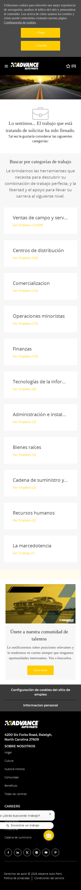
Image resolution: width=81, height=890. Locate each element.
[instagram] (36, 852)
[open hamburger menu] (6, 66)
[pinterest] (55, 852)
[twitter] (27, 852)
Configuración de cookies (20, 22)
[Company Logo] (25, 65)
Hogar (8, 752)
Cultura (9, 761)
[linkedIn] (17, 852)
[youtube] (46, 852)
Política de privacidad (16, 878)
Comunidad (11, 777)
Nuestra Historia (15, 769)
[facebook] (8, 852)
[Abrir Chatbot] (49, 835)
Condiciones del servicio (49, 878)
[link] (40, 670)
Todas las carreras (16, 794)
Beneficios (11, 785)
